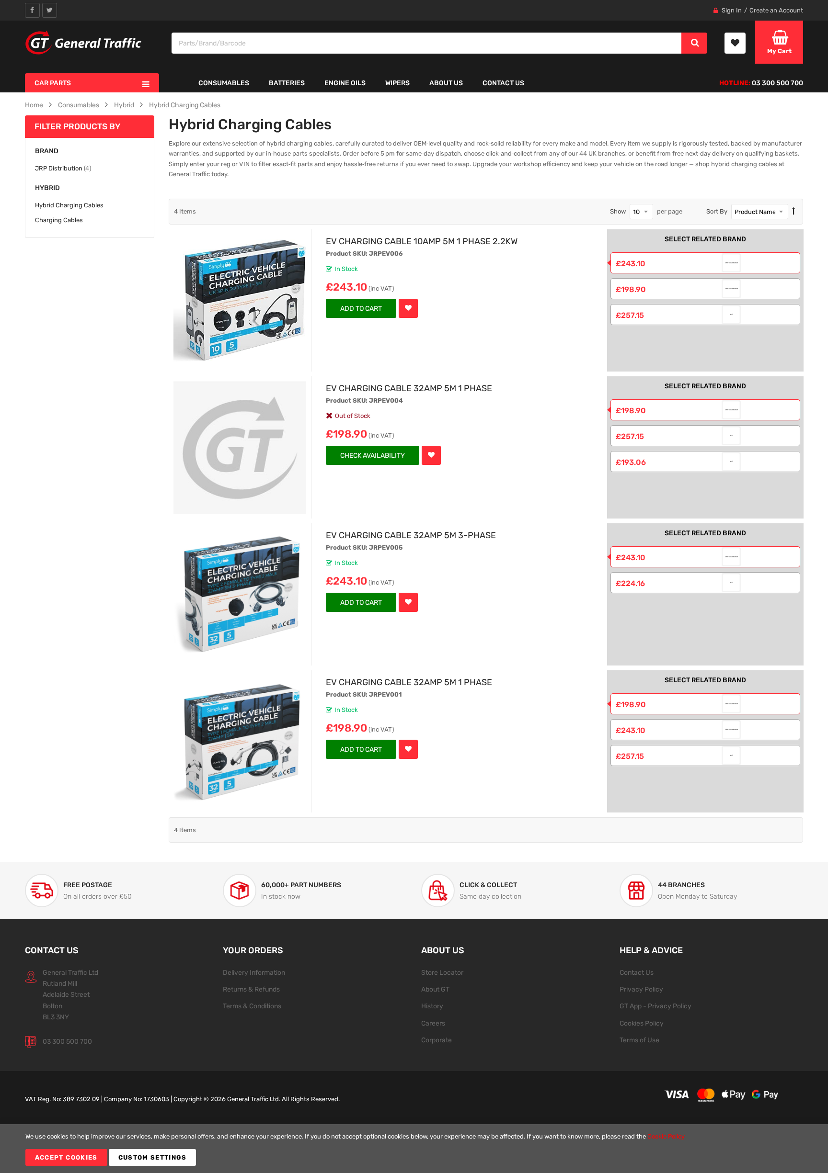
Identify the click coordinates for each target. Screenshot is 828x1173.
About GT (435, 989)
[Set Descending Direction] (793, 211)
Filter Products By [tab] (77, 126)
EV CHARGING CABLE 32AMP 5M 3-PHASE (411, 535)
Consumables (78, 105)
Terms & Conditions (252, 1006)
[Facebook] (32, 10)
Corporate (436, 1040)
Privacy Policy (641, 989)
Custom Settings (152, 1157)
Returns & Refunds (251, 989)
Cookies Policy (642, 1023)
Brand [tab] (46, 151)
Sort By (716, 211)
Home (34, 105)
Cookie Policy (666, 1136)
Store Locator (442, 972)
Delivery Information (254, 972)
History (432, 1006)
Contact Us (637, 972)
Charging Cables (59, 220)
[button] (408, 308)
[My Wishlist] (735, 43)
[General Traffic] (84, 42)
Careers (433, 1023)
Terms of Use (639, 1040)
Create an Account (776, 10)
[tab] (89, 188)
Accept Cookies (66, 1157)
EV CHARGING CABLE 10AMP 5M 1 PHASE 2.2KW (422, 241)
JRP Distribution (63, 168)
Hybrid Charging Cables (184, 105)
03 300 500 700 (67, 1041)
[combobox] (427, 43)
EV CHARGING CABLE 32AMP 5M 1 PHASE (409, 388)
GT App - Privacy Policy (655, 1006)
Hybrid (124, 105)
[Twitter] (49, 10)
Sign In (732, 10)
